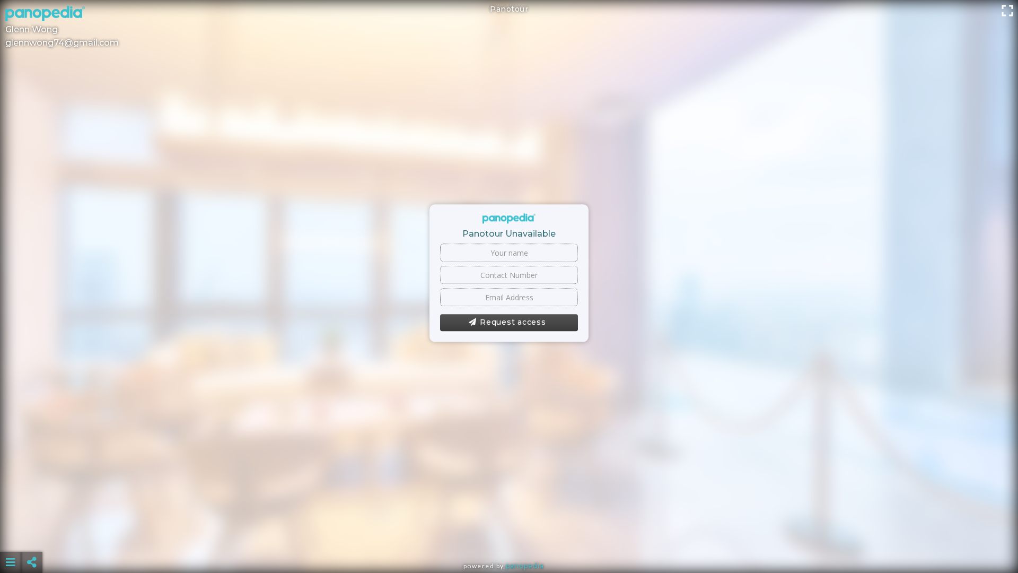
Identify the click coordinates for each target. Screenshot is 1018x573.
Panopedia (525, 566)
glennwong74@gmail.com (62, 43)
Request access (513, 322)
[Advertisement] (509, 536)
